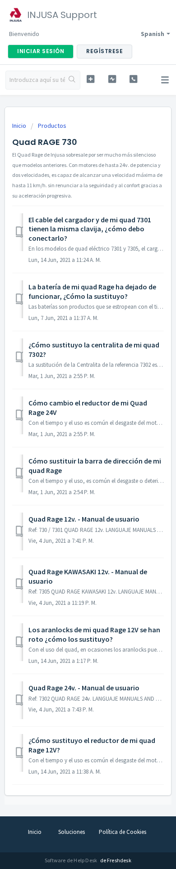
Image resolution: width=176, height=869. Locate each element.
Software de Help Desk (71, 860)
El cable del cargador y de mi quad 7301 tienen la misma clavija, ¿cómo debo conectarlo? (89, 229)
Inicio (20, 126)
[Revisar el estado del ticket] (112, 79)
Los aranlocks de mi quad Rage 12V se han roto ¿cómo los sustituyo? (94, 634)
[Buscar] (72, 80)
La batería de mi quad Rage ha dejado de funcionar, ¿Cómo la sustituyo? (92, 291)
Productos (52, 126)
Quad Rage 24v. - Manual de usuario (83, 687)
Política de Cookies (122, 832)
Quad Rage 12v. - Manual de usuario (83, 518)
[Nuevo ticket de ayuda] (90, 79)
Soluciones (71, 832)
